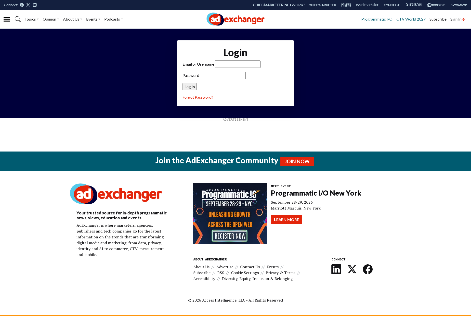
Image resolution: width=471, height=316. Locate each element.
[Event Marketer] (367, 5)
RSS (220, 272)
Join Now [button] (297, 161)
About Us (71, 19)
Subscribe (438, 19)
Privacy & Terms (280, 272)
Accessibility (204, 278)
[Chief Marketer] (322, 5)
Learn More (286, 219)
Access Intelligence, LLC (223, 300)
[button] (18, 19)
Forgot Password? (198, 97)
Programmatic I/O (376, 19)
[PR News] (346, 5)
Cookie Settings (245, 272)
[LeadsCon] (413, 4)
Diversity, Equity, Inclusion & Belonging (257, 278)
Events (91, 19)
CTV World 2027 (411, 19)
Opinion (49, 19)
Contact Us (250, 266)
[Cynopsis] (392, 5)
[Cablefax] (459, 5)
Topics (30, 19)
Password (191, 75)
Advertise (224, 266)
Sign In (456, 19)
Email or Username (198, 64)
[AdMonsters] (436, 5)
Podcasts (112, 19)
